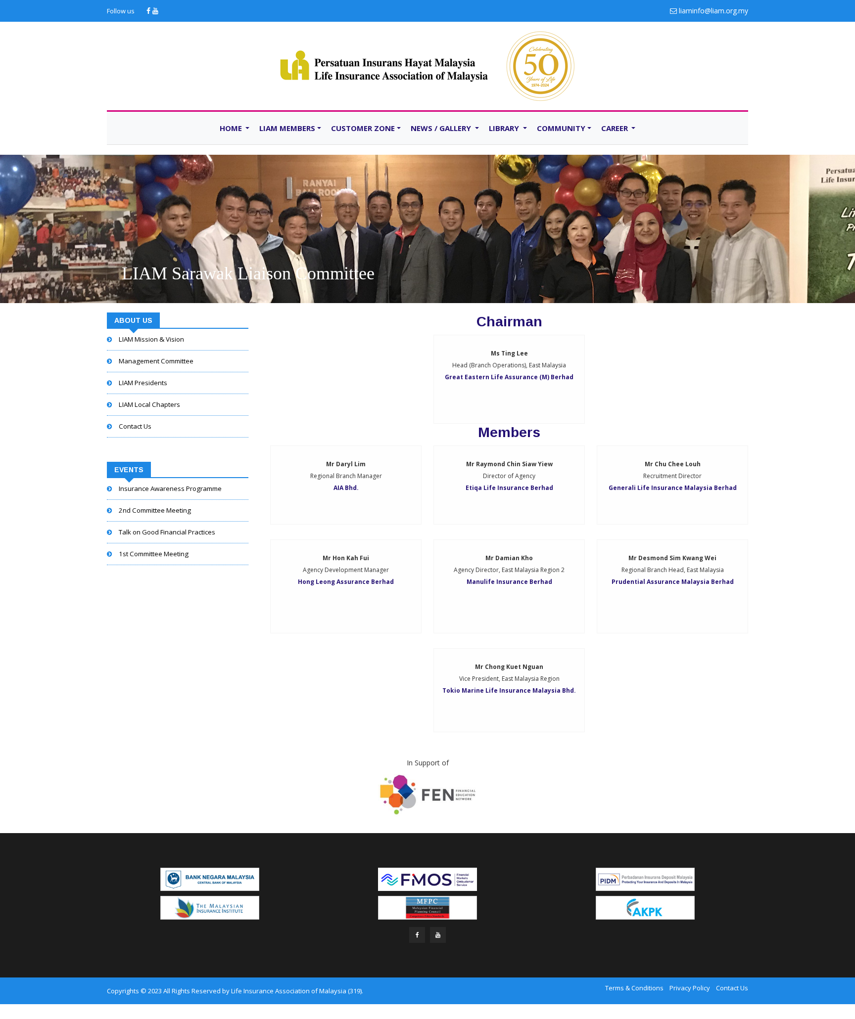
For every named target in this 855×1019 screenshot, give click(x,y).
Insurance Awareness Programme (170, 488)
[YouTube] (155, 10)
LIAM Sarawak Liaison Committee (248, 273)
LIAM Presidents (143, 382)
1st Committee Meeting (154, 553)
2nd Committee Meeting (155, 510)
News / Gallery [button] (442, 128)
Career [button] (615, 128)
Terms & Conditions (634, 987)
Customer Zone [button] (363, 128)
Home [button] (232, 128)
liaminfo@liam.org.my (713, 10)
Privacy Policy (689, 987)
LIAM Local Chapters (149, 404)
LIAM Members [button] (287, 128)
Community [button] (561, 128)
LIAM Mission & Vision (151, 339)
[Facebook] (149, 10)
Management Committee (156, 360)
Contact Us (135, 426)
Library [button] (505, 128)
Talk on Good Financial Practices (167, 532)
